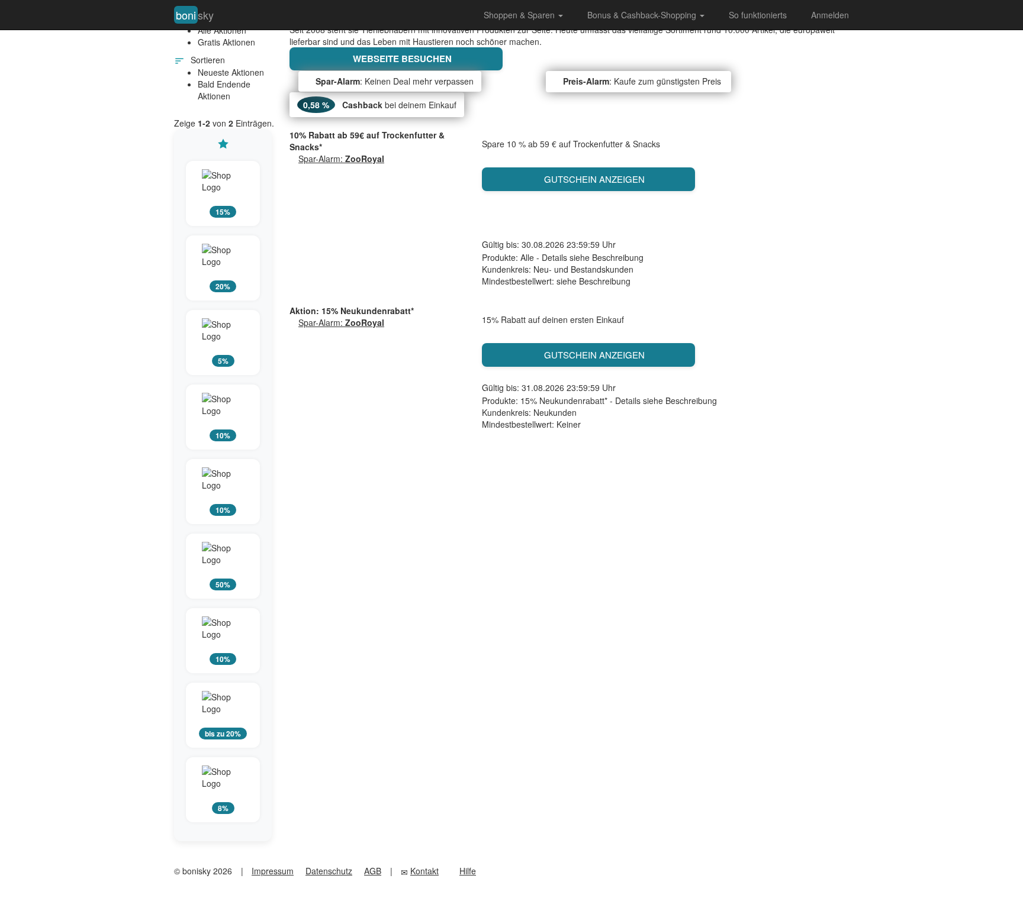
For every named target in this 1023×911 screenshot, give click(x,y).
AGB (372, 871)
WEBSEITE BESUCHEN (400, 58)
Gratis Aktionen (226, 42)
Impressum (273, 871)
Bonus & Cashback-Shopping (643, 15)
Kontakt (424, 871)
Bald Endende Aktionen (224, 90)
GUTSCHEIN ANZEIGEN (592, 179)
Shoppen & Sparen (520, 15)
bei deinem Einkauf (379, 105)
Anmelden (830, 15)
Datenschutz (328, 871)
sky (195, 14)
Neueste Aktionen (231, 72)
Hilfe (467, 871)
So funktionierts (758, 15)
